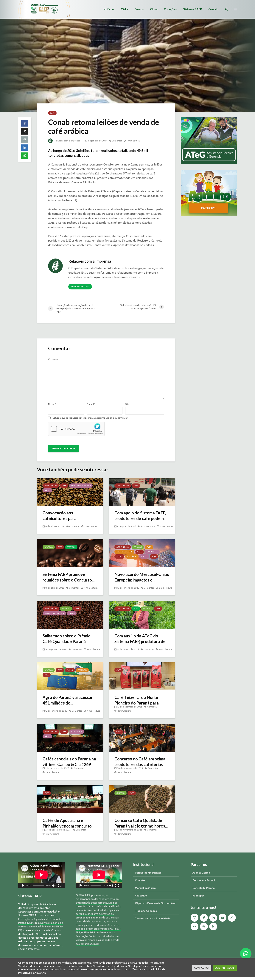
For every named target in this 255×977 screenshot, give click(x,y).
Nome (52, 404)
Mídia (124, 9)
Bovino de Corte (124, 552)
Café (52, 113)
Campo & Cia (152, 552)
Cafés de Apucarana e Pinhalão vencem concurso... (68, 823)
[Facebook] (204, 918)
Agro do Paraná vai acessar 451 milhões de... (68, 700)
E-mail (91, 404)
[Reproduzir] (23, 886)
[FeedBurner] (213, 926)
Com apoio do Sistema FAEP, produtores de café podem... (140, 515)
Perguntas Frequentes (148, 872)
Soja (154, 556)
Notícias (108, 9)
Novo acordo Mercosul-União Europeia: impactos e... (141, 577)
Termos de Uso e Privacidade (152, 918)
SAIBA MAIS (39, 972)
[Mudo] (54, 886)
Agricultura (51, 485)
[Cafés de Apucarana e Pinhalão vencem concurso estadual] (70, 799)
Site (127, 404)
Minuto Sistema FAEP (81, 485)
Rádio (47, 490)
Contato (213, 9)
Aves (149, 547)
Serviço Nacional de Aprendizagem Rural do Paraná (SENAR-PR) (40, 926)
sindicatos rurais (41, 930)
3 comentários (148, 526)
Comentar (117, 140)
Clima (154, 9)
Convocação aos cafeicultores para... (61, 515)
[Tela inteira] (60, 886)
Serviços (71, 547)
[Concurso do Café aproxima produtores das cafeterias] (142, 737)
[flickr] (194, 926)
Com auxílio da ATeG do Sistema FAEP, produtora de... (141, 638)
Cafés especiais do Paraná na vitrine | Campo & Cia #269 (69, 761)
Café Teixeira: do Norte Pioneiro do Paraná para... (137, 700)
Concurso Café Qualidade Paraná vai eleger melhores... (141, 823)
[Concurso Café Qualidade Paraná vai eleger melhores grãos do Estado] (142, 799)
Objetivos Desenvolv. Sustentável (155, 903)
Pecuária (131, 556)
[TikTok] (232, 918)
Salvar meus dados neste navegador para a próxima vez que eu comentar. (90, 418)
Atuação (49, 547)
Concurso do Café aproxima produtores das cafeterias (139, 761)
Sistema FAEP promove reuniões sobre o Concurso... (69, 577)
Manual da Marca (145, 888)
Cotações (170, 9)
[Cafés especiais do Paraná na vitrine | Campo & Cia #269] (70, 737)
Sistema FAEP (192, 9)
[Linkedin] (213, 918)
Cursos (139, 9)
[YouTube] (222, 918)
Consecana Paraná (203, 880)
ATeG (136, 608)
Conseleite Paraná (203, 888)
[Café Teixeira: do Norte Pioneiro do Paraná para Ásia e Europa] (142, 676)
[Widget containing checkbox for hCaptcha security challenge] (76, 429)
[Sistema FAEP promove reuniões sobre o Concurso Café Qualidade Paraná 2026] (70, 553)
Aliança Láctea (201, 872)
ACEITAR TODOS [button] (224, 967)
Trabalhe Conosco (146, 911)
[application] (41, 875)
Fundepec (198, 895)
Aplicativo (141, 895)
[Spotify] (204, 926)
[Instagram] (194, 918)
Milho (119, 556)
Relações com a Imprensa (66, 140)
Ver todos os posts (80, 287)
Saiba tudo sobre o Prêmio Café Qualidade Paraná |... (67, 638)
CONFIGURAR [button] (201, 967)
